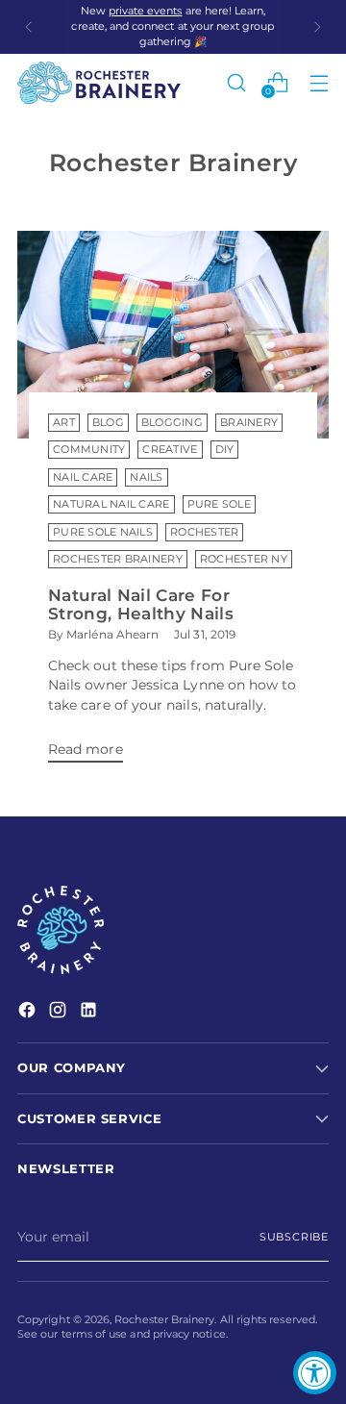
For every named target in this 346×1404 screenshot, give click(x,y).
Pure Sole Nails (103, 532)
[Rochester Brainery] (99, 83)
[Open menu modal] (318, 82)
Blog (108, 422)
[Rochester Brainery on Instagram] (59, 1012)
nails (146, 477)
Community (89, 449)
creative (169, 449)
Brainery (249, 422)
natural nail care (111, 504)
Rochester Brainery (118, 559)
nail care (82, 477)
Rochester (204, 532)
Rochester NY (243, 559)
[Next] (317, 27)
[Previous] (29, 27)
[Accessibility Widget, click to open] (314, 1372)
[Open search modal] (236, 82)
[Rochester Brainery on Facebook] (28, 1012)
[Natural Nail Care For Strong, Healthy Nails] (173, 335)
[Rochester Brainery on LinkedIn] (90, 1012)
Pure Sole (219, 504)
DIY (225, 449)
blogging (172, 422)
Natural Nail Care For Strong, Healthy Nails (141, 604)
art (64, 422)
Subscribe (294, 1237)
